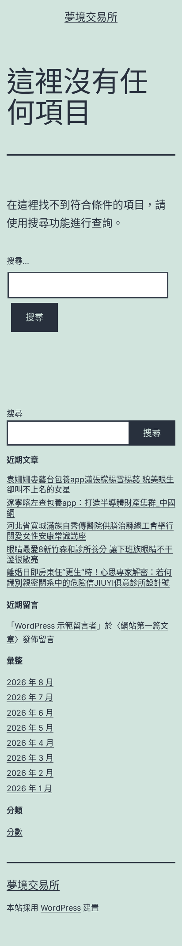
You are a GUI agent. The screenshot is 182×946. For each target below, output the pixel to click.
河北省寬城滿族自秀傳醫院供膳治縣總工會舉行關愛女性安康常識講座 (90, 531)
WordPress (61, 907)
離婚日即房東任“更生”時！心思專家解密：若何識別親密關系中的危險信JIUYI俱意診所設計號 (89, 577)
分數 (15, 832)
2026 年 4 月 (30, 743)
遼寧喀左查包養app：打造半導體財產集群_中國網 (91, 508)
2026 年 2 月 (30, 773)
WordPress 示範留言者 (56, 625)
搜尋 (15, 413)
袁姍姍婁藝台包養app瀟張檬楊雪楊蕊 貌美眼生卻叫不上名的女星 (90, 484)
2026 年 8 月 (30, 682)
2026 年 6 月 (30, 712)
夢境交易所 (91, 17)
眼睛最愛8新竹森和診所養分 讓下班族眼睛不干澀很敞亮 (90, 554)
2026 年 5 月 (30, 727)
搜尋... (18, 260)
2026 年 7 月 (30, 697)
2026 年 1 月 (29, 788)
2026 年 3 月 (30, 758)
